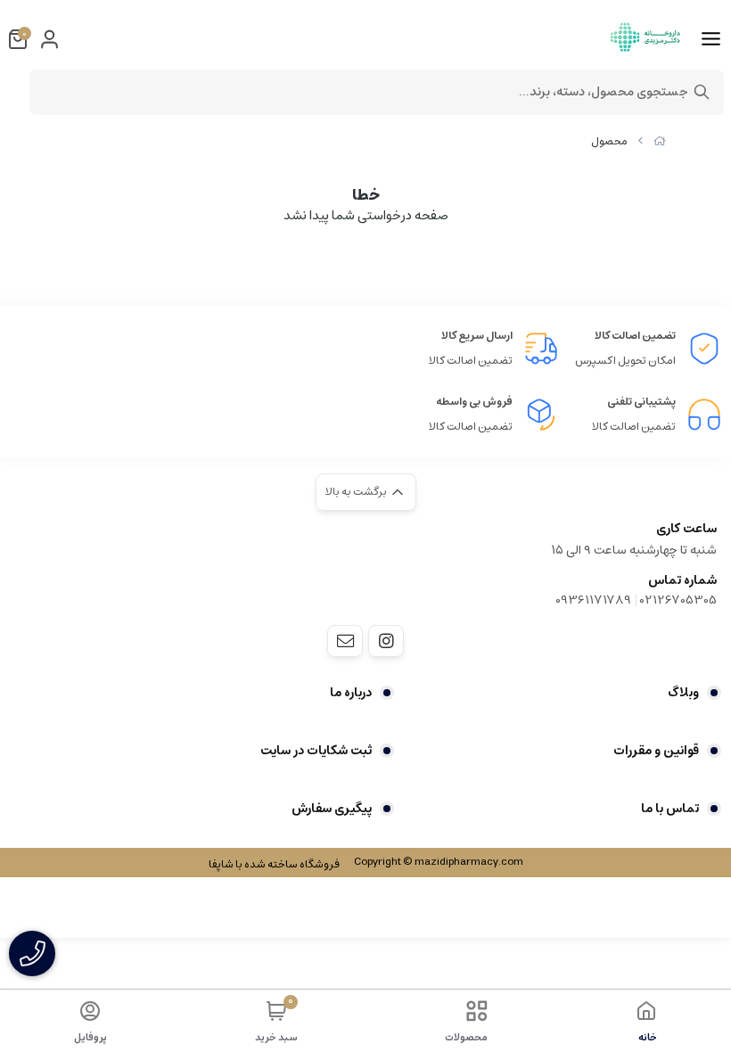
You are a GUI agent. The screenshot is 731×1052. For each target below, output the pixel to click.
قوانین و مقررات (656, 751)
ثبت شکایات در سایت (316, 751)
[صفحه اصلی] (659, 141)
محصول (609, 141)
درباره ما (351, 693)
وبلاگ (683, 693)
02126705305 (678, 600)
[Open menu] (711, 39)
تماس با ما (670, 809)
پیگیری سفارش (332, 809)
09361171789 (593, 600)
